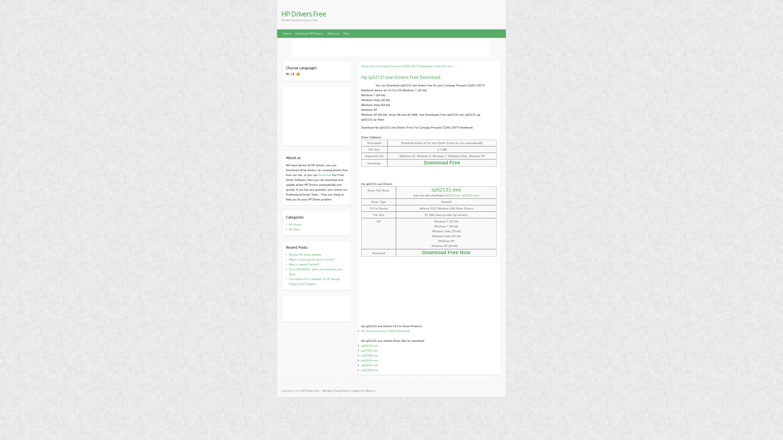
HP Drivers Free (303, 14)
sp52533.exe (369, 345)
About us (333, 33)
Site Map (327, 390)
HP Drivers (295, 224)
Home (287, 33)
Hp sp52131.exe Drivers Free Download (400, 77)
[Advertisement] (391, 47)
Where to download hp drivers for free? (311, 259)
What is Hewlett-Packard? (304, 264)
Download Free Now (446, 252)
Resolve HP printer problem (305, 254)
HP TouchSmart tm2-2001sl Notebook (385, 331)
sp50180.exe (369, 355)
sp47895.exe (369, 350)
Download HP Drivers (309, 33)
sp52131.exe (444, 66)
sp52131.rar (452, 195)
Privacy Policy (341, 390)
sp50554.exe (369, 360)
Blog (346, 33)
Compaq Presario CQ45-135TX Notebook (405, 66)
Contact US (357, 390)
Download (324, 175)
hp (373, 66)
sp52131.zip (470, 195)
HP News (294, 229)
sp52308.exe (369, 370)
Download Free (442, 162)
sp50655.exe (369, 365)
